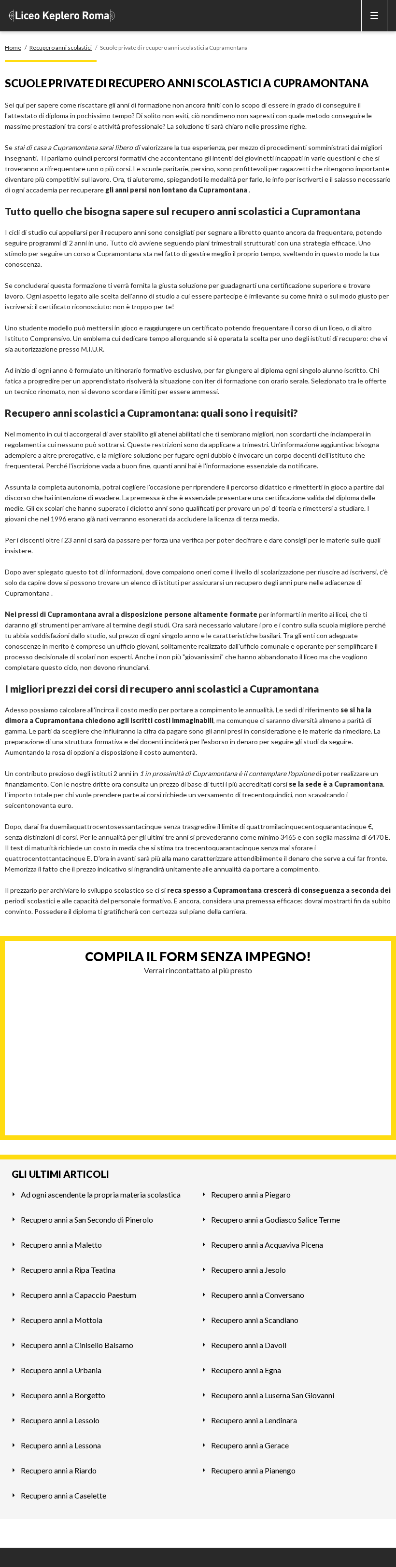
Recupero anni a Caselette (63, 1495)
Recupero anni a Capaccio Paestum (78, 1294)
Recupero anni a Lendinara (254, 1420)
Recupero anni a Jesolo (248, 1269)
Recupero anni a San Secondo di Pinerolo (87, 1219)
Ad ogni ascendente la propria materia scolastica (101, 1194)
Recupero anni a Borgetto (63, 1395)
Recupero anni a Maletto (61, 1244)
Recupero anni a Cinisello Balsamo (77, 1344)
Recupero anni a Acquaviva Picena (267, 1244)
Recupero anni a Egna (246, 1370)
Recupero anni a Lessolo (60, 1420)
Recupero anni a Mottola (61, 1319)
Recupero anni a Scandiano (254, 1319)
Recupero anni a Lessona (61, 1445)
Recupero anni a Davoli (248, 1344)
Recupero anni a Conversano (257, 1294)
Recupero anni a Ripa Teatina (68, 1269)
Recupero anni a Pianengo (253, 1470)
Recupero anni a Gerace (250, 1445)
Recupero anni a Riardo (59, 1470)
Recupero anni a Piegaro (251, 1194)
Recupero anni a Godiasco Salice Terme (275, 1219)
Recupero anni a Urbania (61, 1370)
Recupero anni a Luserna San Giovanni (272, 1395)
